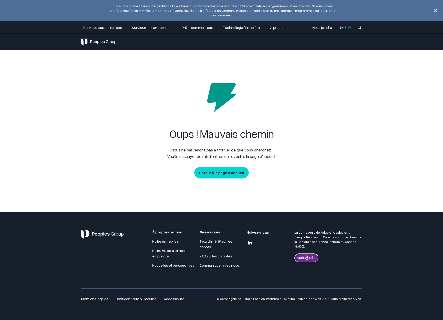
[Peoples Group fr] (102, 236)
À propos (277, 27)
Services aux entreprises (152, 27)
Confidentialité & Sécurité (136, 298)
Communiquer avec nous (219, 265)
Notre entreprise (165, 241)
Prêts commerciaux (197, 27)
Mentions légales (94, 298)
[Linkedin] (250, 243)
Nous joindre (322, 27)
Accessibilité (174, 298)
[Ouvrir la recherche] (359, 27)
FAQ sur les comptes (216, 256)
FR (350, 27)
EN (342, 27)
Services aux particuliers (102, 27)
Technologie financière (241, 27)
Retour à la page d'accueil (221, 172)
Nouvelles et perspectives (173, 265)
